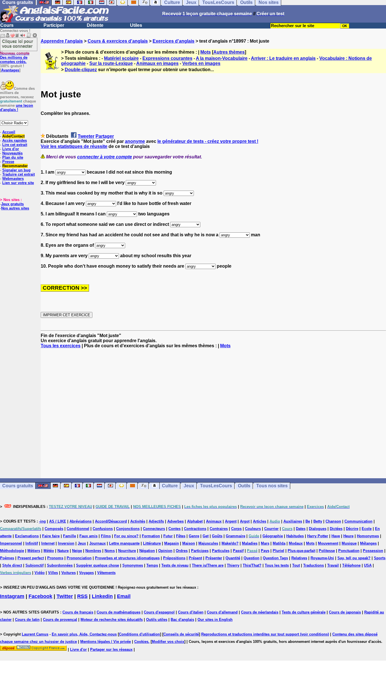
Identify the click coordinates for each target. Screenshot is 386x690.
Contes (174, 529)
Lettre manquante (124, 543)
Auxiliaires (292, 521)
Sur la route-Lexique (111, 63)
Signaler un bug (16, 170)
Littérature (152, 543)
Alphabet (195, 521)
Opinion (165, 551)
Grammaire (235, 536)
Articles (259, 521)
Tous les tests (277, 565)
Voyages (86, 573)
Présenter (213, 558)
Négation (147, 551)
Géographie (273, 536)
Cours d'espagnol (159, 612)
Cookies (141, 641)
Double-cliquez (81, 69)
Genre (194, 536)
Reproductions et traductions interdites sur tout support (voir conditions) (265, 634)
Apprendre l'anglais (62, 41)
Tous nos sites (272, 485)
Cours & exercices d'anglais (118, 41)
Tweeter (86, 136)
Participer (54, 25)
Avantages (10, 70)
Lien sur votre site (18, 183)
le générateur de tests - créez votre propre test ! (207, 141)
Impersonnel (11, 543)
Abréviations (81, 521)
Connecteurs (154, 529)
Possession (373, 551)
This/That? (252, 565)
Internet (48, 543)
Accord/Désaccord (111, 521)
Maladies (249, 543)
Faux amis (88, 536)
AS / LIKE (57, 521)
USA (368, 565)
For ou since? (126, 536)
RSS (82, 596)
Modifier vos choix (168, 641)
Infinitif (31, 543)
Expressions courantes (167, 58)
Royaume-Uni (322, 558)
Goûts (217, 536)
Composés (54, 529)
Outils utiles (156, 619)
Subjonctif (34, 565)
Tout (296, 565)
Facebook (40, 596)
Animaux (214, 521)
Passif (238, 551)
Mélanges (368, 543)
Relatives (299, 558)
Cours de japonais (345, 612)
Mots (205, 52)
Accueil (8, 132)
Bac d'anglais (182, 619)
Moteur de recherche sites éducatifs (112, 619)
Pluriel (278, 551)
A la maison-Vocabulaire (222, 58)
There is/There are (208, 565)
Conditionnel (78, 529)
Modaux (296, 543)
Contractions (195, 529)
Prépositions (174, 558)
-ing (42, 521)
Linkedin (102, 596)
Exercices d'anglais (173, 41)
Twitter (65, 596)
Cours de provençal (60, 619)
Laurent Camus (35, 634)
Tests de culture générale (304, 612)
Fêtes (180, 536)
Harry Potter (317, 536)
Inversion (66, 543)
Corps (236, 529)
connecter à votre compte (104, 156)
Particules (220, 551)
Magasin (171, 543)
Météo (49, 551)
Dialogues (317, 529)
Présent (195, 558)
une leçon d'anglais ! (16, 107)
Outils (244, 485)
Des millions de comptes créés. (14, 57)
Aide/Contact (13, 136)
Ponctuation (348, 551)
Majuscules (208, 543)
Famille (69, 536)
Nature (63, 551)
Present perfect (31, 558)
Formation (151, 536)
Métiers (33, 551)
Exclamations (27, 536)
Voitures (68, 573)
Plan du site (12, 157)
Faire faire (51, 536)
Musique (349, 543)
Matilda (279, 543)
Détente (95, 25)
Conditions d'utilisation (139, 634)
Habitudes (295, 536)
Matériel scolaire (121, 58)
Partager (105, 136)
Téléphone (351, 565)
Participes (200, 551)
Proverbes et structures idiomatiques (127, 558)
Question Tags (275, 558)
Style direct (12, 565)
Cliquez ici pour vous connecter (17, 43)
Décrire (352, 529)
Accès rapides (14, 140)
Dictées (336, 529)
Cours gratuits (17, 485)
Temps (152, 565)
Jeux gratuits (12, 204)
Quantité (232, 558)
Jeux (189, 485)
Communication (358, 521)
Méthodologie (12, 551)
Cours (7, 25)
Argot (245, 521)
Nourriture (127, 551)
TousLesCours (216, 485)
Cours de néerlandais (259, 612)
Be (307, 521)
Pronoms (55, 558)
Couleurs (253, 529)
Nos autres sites (15, 208)
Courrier (271, 529)
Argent (231, 521)
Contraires (219, 529)
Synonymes (132, 565)
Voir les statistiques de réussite (74, 146)
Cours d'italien (190, 612)
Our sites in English (215, 619)
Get (206, 536)
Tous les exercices (61, 345)
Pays (265, 551)
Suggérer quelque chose (97, 565)
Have (335, 536)
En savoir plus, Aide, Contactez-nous (84, 634)
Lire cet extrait (14, 145)
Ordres (182, 551)
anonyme (135, 141)
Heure (348, 536)
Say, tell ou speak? (353, 558)
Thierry (233, 565)
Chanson (333, 521)
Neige (77, 551)
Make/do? (230, 543)
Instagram (12, 596)
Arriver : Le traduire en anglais (283, 58)
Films (106, 536)
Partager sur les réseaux (111, 649)
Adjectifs (156, 521)
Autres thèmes (229, 52)
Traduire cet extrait (18, 174)
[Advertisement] (213, 413)
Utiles (136, 25)
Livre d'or (10, 149)
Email (124, 596)
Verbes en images (201, 63)
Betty (317, 521)
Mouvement (328, 543)
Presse (8, 162)
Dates (300, 529)
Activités (137, 521)
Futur (168, 536)
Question (251, 558)
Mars (265, 543)
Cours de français (77, 612)
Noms (110, 551)
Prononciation (79, 558)
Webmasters (13, 178)
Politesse (327, 551)
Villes (53, 573)
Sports (379, 558)
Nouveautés (12, 153)
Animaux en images (157, 63)
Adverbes (175, 521)
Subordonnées (60, 565)
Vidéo (39, 573)
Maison (188, 543)
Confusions (103, 529)
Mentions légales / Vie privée (105, 641)
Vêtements (106, 573)
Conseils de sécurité (181, 634)
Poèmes (7, 558)
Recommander (15, 166)
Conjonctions (128, 529)
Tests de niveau (174, 565)
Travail (333, 565)
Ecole (367, 529)
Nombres (93, 551)
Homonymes (368, 536)
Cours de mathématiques (118, 612)
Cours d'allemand (222, 612)
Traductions (313, 565)
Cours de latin (27, 619)
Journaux (97, 543)
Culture (170, 485)
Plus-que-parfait (301, 551)
